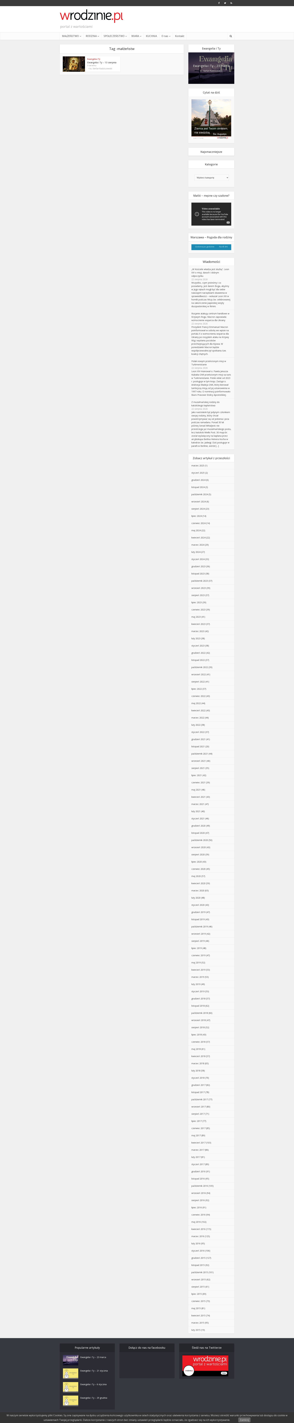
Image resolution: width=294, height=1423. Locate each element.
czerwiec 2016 (198, 1214)
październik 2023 (199, 580)
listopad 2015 (198, 1265)
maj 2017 (196, 1135)
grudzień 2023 (198, 566)
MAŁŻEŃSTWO (70, 36)
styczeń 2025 (198, 472)
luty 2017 (195, 1157)
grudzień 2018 (198, 998)
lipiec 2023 (196, 602)
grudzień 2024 (198, 479)
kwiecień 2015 (198, 1315)
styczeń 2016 (198, 1250)
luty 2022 (195, 724)
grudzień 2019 (198, 912)
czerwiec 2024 (198, 523)
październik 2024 (199, 494)
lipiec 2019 (196, 948)
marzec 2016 (197, 1236)
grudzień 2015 (198, 1257)
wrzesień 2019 (198, 933)
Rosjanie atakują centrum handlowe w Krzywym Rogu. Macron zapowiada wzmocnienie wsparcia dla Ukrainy (210, 317)
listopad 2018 (198, 1005)
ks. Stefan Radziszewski (101, 68)
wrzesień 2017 (198, 1106)
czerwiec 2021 (198, 782)
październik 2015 (199, 1272)
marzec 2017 (197, 1149)
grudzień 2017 (198, 1085)
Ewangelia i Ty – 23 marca (211, 66)
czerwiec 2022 (198, 696)
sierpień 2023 (198, 595)
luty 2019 (195, 984)
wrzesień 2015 (198, 1279)
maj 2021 (196, 789)
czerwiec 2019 (198, 955)
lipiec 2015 (196, 1293)
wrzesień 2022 (198, 674)
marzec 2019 (197, 976)
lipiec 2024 (196, 515)
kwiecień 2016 (198, 1229)
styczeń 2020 (198, 904)
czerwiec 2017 (198, 1128)
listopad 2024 (198, 487)
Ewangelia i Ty (93, 59)
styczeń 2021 (198, 818)
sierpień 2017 (198, 1113)
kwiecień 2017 (198, 1142)
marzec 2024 (197, 544)
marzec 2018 (197, 1063)
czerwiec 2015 (198, 1301)
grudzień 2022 (198, 652)
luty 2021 (195, 811)
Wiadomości (211, 262)
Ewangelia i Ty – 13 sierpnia (101, 62)
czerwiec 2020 (198, 868)
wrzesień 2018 (198, 1020)
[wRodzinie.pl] (91, 16)
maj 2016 (196, 1221)
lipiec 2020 (196, 861)
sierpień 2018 (198, 1027)
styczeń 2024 (198, 559)
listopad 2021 (198, 746)
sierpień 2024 (198, 508)
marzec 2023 (197, 631)
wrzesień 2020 (198, 847)
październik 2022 (199, 667)
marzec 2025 (197, 465)
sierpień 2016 (198, 1200)
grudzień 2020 (198, 825)
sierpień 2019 (198, 940)
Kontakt (179, 36)
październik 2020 (199, 840)
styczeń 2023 (198, 645)
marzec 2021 (197, 804)
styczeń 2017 (198, 1164)
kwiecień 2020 (198, 883)
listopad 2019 (198, 919)
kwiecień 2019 (198, 969)
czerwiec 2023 (198, 609)
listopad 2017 (198, 1092)
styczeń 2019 (198, 991)
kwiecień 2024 (198, 537)
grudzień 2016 (198, 1171)
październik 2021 (199, 753)
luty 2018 (195, 1070)
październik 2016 (199, 1185)
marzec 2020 (197, 890)
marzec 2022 (197, 717)
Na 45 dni (223, 246)
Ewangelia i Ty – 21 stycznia (94, 1370)
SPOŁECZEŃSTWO (114, 36)
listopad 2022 (198, 660)
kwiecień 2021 (198, 796)
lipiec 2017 (196, 1121)
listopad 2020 (198, 832)
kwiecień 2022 (198, 710)
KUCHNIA (151, 36)
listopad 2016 (198, 1178)
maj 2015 (196, 1308)
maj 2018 (196, 1049)
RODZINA (91, 36)
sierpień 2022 (198, 681)
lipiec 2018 (196, 1034)
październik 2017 (199, 1099)
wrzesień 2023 (198, 588)
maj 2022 (196, 703)
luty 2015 (195, 1329)
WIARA (135, 36)
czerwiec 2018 (198, 1041)
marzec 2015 (197, 1322)
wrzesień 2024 (198, 501)
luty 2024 (195, 552)
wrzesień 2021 (198, 760)
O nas (165, 36)
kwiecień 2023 (198, 624)
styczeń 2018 (198, 1077)
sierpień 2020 (198, 854)
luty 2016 (195, 1243)
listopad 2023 (198, 573)
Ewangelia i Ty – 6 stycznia (93, 1384)
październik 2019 (199, 926)
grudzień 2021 (198, 739)
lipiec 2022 (196, 688)
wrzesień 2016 (198, 1193)
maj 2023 (196, 616)
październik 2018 (199, 1013)
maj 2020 (196, 876)
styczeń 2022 (198, 732)
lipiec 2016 (196, 1207)
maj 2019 (196, 962)
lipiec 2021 (196, 775)
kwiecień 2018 (198, 1056)
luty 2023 (195, 638)
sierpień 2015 (198, 1286)
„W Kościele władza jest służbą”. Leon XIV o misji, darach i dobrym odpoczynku (210, 272)
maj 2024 (196, 530)
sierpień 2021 (198, 768)
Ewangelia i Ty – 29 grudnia (93, 1397)
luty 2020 (195, 897)
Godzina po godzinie (204, 246)
